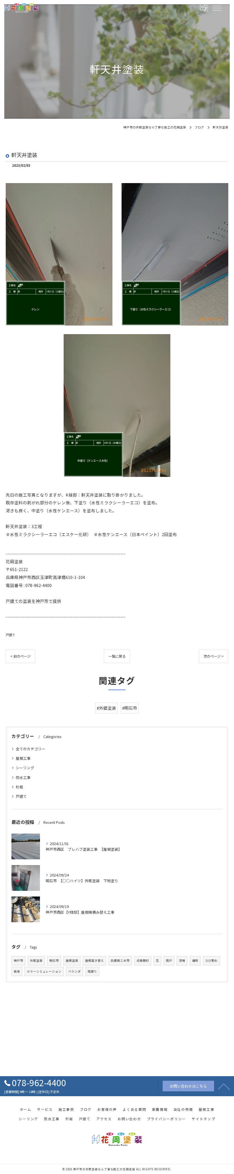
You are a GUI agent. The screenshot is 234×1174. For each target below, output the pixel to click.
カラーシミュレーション (44, 971)
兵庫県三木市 (120, 960)
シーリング (25, 767)
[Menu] (216, 7)
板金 (17, 971)
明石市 (54, 960)
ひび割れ (211, 960)
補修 (195, 960)
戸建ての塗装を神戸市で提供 (33, 601)
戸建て (10, 634)
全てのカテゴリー (30, 748)
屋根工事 (23, 758)
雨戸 (169, 960)
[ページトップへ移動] (224, 1086)
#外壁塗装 (106, 708)
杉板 (19, 787)
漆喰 (182, 960)
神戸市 (18, 960)
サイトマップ (203, 1118)
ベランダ (74, 971)
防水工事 (23, 777)
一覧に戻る (117, 656)
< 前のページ (20, 656)
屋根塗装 (72, 960)
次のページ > (213, 656)
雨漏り (92, 971)
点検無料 (142, 960)
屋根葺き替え (94, 960)
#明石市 (129, 708)
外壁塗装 (36, 960)
